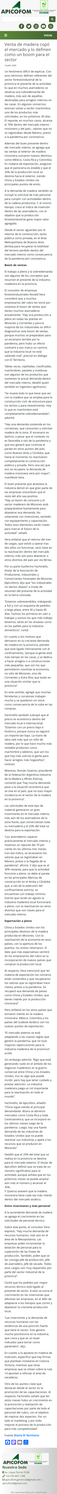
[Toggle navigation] (5, 35)
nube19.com (41, 1492)
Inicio (48, 35)
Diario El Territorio (26, 1435)
